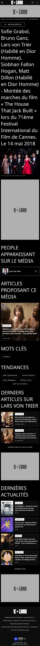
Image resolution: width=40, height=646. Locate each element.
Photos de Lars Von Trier (21, 19)
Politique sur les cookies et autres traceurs (24, 620)
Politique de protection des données (19, 624)
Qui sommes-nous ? (29, 617)
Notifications (34, 627)
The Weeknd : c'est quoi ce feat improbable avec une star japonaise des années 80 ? (26, 508)
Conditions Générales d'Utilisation (13, 617)
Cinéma (6, 356)
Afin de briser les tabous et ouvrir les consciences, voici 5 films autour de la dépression (26, 419)
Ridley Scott (26, 380)
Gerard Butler (28, 375)
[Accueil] (17, 2)
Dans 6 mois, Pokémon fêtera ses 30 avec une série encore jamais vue (26, 525)
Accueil (3, 19)
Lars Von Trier (9, 19)
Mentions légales (7, 620)
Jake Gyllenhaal (10, 375)
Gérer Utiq (14, 630)
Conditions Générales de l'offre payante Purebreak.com (15, 627)
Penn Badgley (9, 380)
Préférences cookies (23, 630)
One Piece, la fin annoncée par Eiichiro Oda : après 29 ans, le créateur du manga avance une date (26, 558)
